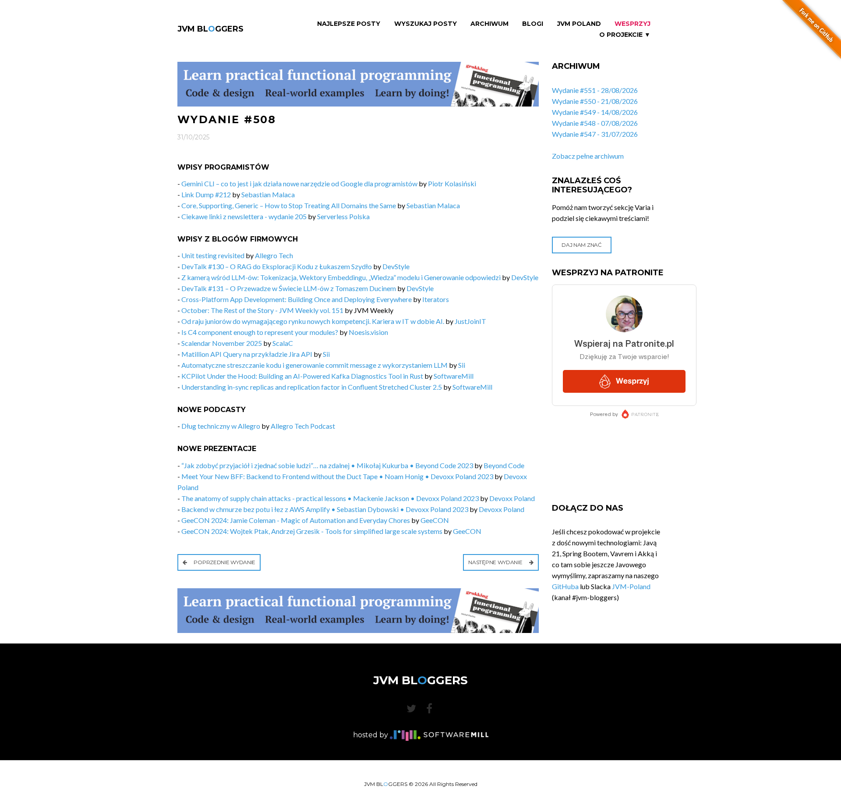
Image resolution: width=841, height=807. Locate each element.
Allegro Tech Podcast (303, 426)
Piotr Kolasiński (452, 183)
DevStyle (396, 266)
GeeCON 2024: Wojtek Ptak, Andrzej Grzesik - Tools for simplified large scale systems (311, 531)
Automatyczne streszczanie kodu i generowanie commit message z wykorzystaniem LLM (314, 365)
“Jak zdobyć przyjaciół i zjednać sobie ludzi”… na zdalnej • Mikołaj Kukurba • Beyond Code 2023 (327, 465)
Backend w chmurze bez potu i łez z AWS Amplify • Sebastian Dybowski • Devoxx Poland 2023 (324, 509)
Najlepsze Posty (348, 24)
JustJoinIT (470, 321)
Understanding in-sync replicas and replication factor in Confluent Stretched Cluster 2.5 (311, 387)
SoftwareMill (454, 376)
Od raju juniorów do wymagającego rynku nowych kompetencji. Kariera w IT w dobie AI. (312, 321)
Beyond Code (504, 465)
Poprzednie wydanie (224, 562)
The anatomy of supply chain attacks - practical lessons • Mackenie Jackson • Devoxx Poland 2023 (330, 498)
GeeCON (434, 520)
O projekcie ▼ (624, 35)
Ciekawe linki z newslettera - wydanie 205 (244, 216)
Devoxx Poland (512, 498)
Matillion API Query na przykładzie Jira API (246, 354)
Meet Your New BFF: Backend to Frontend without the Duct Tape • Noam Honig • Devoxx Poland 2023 (337, 476)
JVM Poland (579, 24)
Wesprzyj (632, 24)
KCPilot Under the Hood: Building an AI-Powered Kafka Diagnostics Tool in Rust (302, 376)
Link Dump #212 (206, 194)
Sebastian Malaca (268, 194)
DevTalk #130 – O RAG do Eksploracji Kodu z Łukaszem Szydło (276, 266)
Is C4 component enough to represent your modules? (259, 332)
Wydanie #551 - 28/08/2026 (595, 90)
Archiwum (489, 24)
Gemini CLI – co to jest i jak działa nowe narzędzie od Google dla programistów (299, 183)
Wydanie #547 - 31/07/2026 (595, 134)
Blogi (532, 24)
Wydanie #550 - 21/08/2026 (595, 101)
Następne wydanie (495, 562)
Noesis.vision (368, 332)
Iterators (435, 299)
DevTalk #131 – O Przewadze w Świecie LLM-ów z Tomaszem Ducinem (288, 288)
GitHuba (565, 586)
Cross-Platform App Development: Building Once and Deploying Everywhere (296, 299)
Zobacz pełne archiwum (588, 156)
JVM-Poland (631, 586)
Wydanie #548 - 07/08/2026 (595, 123)
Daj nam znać (581, 245)
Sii (326, 354)
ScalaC (282, 343)
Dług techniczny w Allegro (220, 426)
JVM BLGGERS (210, 29)
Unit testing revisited (212, 255)
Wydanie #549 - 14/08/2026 (595, 112)
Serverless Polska (343, 216)
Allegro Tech (274, 255)
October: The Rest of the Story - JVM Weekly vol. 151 (262, 310)
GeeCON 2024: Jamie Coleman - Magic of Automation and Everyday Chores (295, 520)
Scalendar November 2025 (221, 343)
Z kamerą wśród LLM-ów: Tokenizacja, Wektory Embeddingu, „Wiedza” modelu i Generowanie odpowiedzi (341, 277)
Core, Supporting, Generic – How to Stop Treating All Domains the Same (288, 205)
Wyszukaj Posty (425, 24)
